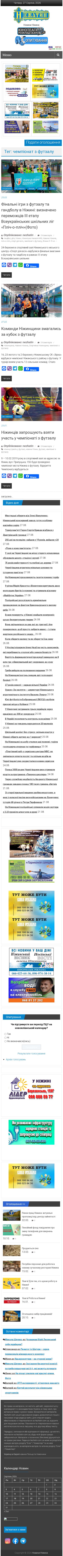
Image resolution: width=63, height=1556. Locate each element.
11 (15, 1494)
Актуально (6, 188)
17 (7, 1498)
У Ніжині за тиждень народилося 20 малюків (29, 723)
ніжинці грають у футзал (14, 449)
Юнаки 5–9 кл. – (50, 241)
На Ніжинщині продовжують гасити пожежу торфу (32, 577)
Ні (8, 1037)
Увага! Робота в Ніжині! (33, 1298)
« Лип (6, 1511)
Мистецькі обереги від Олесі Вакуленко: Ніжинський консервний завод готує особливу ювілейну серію (27, 520)
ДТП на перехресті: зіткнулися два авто (38, 1383)
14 (39, 1494)
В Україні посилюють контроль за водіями (27, 719)
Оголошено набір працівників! (37, 1314)
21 (39, 1498)
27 (31, 1503)
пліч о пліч (5, 241)
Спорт (52, 188)
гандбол (7, 238)
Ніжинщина (9, 346)
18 (15, 1498)
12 (23, 1494)
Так (9, 1033)
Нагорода (42, 188)
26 (23, 1503)
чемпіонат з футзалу (33, 241)
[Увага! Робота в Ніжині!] (11, 1300)
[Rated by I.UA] (10, 1520)
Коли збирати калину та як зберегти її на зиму (29, 639)
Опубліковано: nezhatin (18, 235)
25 (15, 1503)
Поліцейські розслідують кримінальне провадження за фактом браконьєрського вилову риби (29, 605)
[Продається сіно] (11, 1250)
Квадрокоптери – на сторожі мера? (33, 1359)
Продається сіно (30, 1248)
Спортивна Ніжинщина (39, 346)
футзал (42, 449)
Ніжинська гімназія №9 (32, 238)
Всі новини (19, 188)
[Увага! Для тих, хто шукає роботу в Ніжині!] (11, 1283)
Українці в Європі (12, 1454)
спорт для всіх (17, 241)
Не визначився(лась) (18, 1041)
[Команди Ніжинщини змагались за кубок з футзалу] (31, 300)
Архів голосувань (16, 1059)
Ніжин (18, 238)
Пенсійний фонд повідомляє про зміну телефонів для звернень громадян (38, 1231)
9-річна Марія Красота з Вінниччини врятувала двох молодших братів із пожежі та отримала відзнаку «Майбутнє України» (31, 591)
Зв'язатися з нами (15, 1529)
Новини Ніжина (31, 25)
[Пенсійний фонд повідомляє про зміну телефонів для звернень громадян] (11, 1229)
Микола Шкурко (13, 1339)
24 (7, 1503)
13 (31, 1494)
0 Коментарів (46, 235)
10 (7, 1494)
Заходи (31, 188)
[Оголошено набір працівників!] (11, 1315)
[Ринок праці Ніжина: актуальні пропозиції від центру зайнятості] (11, 1214)
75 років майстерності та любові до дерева (28, 563)
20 (31, 1498)
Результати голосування (31, 1053)
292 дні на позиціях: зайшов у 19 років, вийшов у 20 (32, 540)
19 (23, 1498)
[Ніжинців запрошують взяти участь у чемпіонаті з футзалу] (31, 404)
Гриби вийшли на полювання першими (25, 670)
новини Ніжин (32, 449)
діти (13, 238)
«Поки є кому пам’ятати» (18, 548)
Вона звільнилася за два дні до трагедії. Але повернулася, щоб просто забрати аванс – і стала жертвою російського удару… (29, 629)
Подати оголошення (43, 142)
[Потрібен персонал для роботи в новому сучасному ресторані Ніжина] (11, 1266)
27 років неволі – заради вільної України (26, 685)
